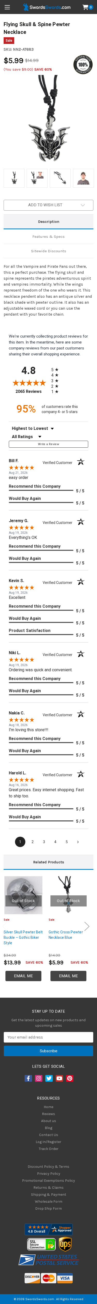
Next (87, 926)
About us (48, 1121)
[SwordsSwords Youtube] (59, 1078)
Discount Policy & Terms (48, 1166)
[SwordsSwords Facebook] (28, 1078)
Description (48, 221)
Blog (48, 1128)
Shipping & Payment (48, 1194)
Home (48, 1107)
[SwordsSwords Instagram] (38, 1078)
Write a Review (48, 444)
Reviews (48, 1114)
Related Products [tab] (48, 862)
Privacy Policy (48, 1173)
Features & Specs (48, 236)
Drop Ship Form (48, 1208)
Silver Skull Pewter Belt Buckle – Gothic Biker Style (23, 937)
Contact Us (48, 1135)
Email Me (23, 976)
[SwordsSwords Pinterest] (69, 1078)
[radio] (56, 369)
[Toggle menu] (7, 7)
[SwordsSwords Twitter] (48, 1078)
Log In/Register (48, 1142)
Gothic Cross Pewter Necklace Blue (66, 935)
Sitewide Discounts (48, 251)
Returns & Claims (48, 1187)
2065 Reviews (32, 391)
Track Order (48, 1149)
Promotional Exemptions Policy (48, 1180)
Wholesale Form (48, 1201)
